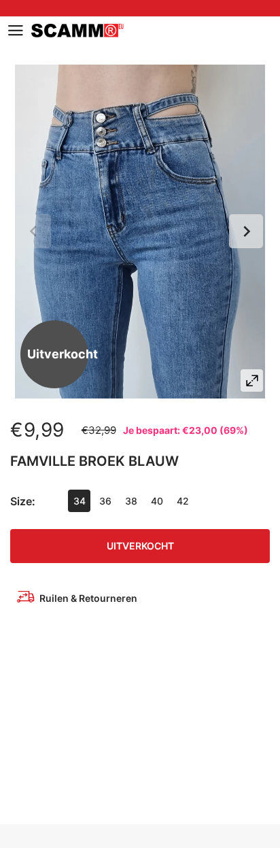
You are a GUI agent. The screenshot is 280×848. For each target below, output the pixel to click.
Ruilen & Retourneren (88, 598)
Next (246, 231)
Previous (34, 231)
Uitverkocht (140, 546)
